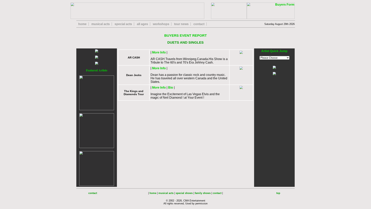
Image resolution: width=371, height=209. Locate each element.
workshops (161, 24)
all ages (142, 24)
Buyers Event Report (185, 35)
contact (198, 24)
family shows (203, 193)
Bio (170, 87)
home (82, 24)
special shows (184, 193)
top (278, 193)
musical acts (100, 24)
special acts (123, 24)
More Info (159, 52)
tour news (181, 24)
